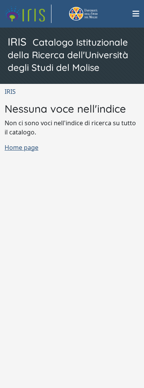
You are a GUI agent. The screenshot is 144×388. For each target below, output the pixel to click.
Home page (21, 147)
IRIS (10, 91)
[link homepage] (28, 14)
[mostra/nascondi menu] (135, 14)
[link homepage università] (92, 14)
